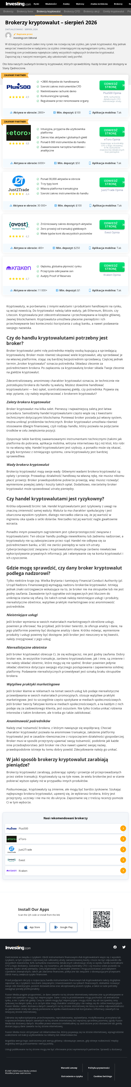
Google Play (66, 927)
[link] (18, 86)
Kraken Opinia (112, 274)
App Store (35, 927)
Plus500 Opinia (112, 93)
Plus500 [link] (23, 828)
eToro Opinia (112, 139)
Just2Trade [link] (25, 849)
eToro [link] (22, 839)
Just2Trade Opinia (112, 190)
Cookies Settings (103, 1076)
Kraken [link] (23, 871)
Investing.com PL (19, 2)
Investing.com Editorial (25, 37)
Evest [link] (22, 860)
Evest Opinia (112, 232)
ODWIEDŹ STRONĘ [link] (110, 85)
